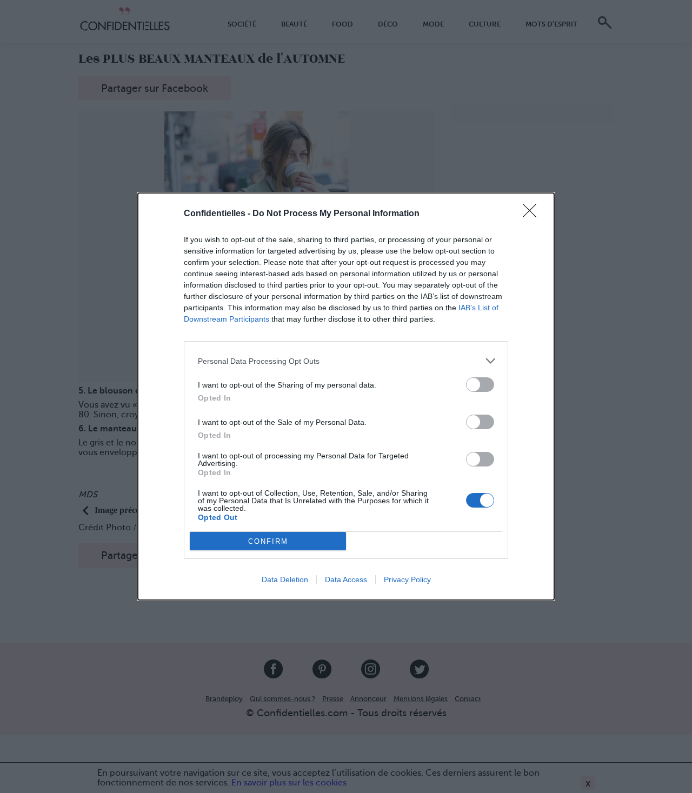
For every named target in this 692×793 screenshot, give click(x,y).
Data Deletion (285, 579)
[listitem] (346, 360)
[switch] (480, 384)
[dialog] (346, 396)
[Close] (533, 214)
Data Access (346, 579)
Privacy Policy (407, 579)
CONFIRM (268, 541)
